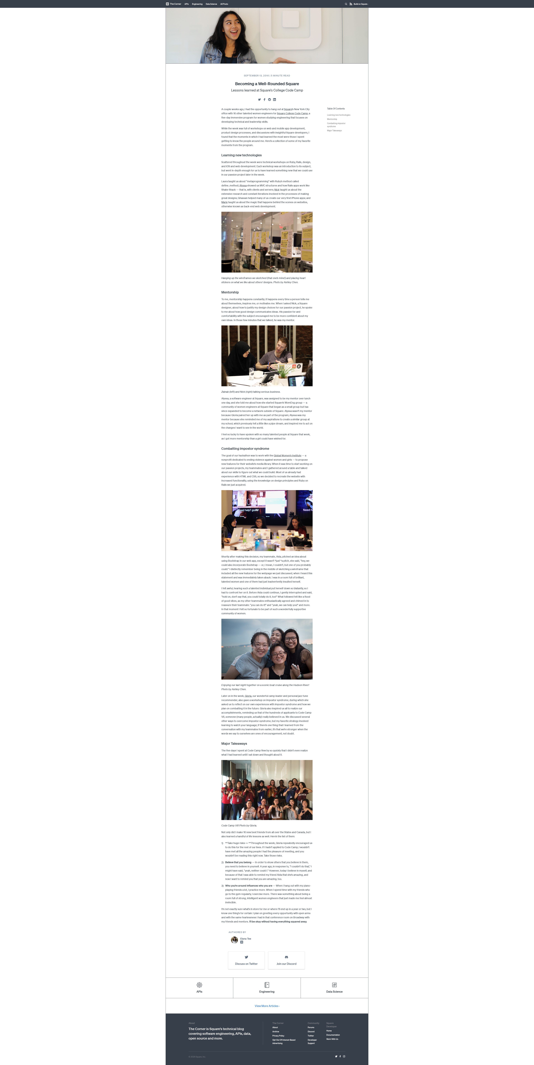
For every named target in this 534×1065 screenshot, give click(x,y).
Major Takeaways (334, 130)
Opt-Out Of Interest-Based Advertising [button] (283, 1041)
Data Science (211, 4)
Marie (224, 202)
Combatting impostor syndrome (336, 125)
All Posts (224, 4)
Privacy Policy (278, 1035)
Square (288, 109)
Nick (276, 189)
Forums (311, 1027)
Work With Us (332, 1039)
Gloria (248, 695)
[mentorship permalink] (220, 292)
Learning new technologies (338, 115)
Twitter (311, 1035)
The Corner (175, 3)
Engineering (197, 4)
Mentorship (332, 119)
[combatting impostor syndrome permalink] (220, 448)
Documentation (333, 1035)
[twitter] (259, 99)
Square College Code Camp (292, 113)
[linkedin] (274, 99)
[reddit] (269, 99)
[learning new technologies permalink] (220, 155)
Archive (275, 1031)
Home (329, 1030)
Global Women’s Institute (287, 455)
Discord (311, 1031)
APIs (187, 4)
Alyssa (243, 185)
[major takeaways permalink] (220, 743)
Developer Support (312, 1041)
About (275, 1027)
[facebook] (264, 99)
